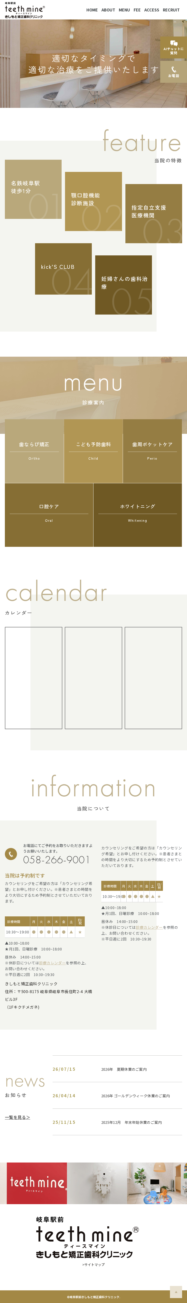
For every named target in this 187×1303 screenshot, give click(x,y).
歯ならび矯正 (34, 451)
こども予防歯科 (93, 451)
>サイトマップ (93, 1264)
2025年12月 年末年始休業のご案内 (131, 1122)
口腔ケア (49, 513)
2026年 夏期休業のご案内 (124, 1069)
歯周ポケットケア (152, 451)
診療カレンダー (52, 962)
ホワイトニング (138, 513)
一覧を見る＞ (17, 1117)
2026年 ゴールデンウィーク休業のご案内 (135, 1095)
